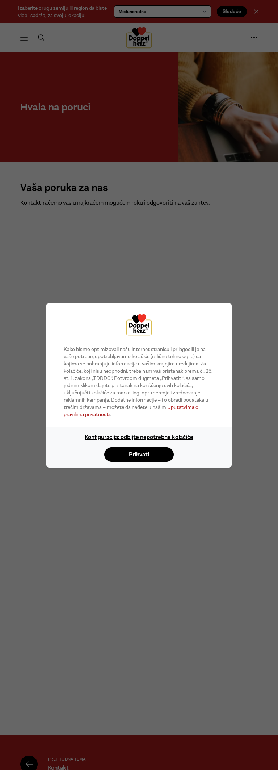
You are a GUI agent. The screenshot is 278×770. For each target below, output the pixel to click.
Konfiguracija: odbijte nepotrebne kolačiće (139, 437)
